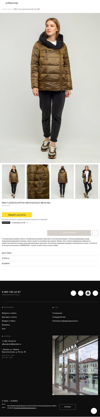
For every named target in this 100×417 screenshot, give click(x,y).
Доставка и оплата (9, 317)
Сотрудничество (58, 317)
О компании (57, 313)
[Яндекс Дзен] (88, 293)
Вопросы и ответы (9, 313)
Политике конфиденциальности (25, 408)
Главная (4, 9)
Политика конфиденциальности (65, 321)
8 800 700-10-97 (11, 292)
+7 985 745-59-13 (9, 341)
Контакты (7, 336)
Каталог (10, 9)
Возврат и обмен (8, 321)
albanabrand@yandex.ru (11, 344)
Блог (4, 329)
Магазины (6, 325)
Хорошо (67, 407)
